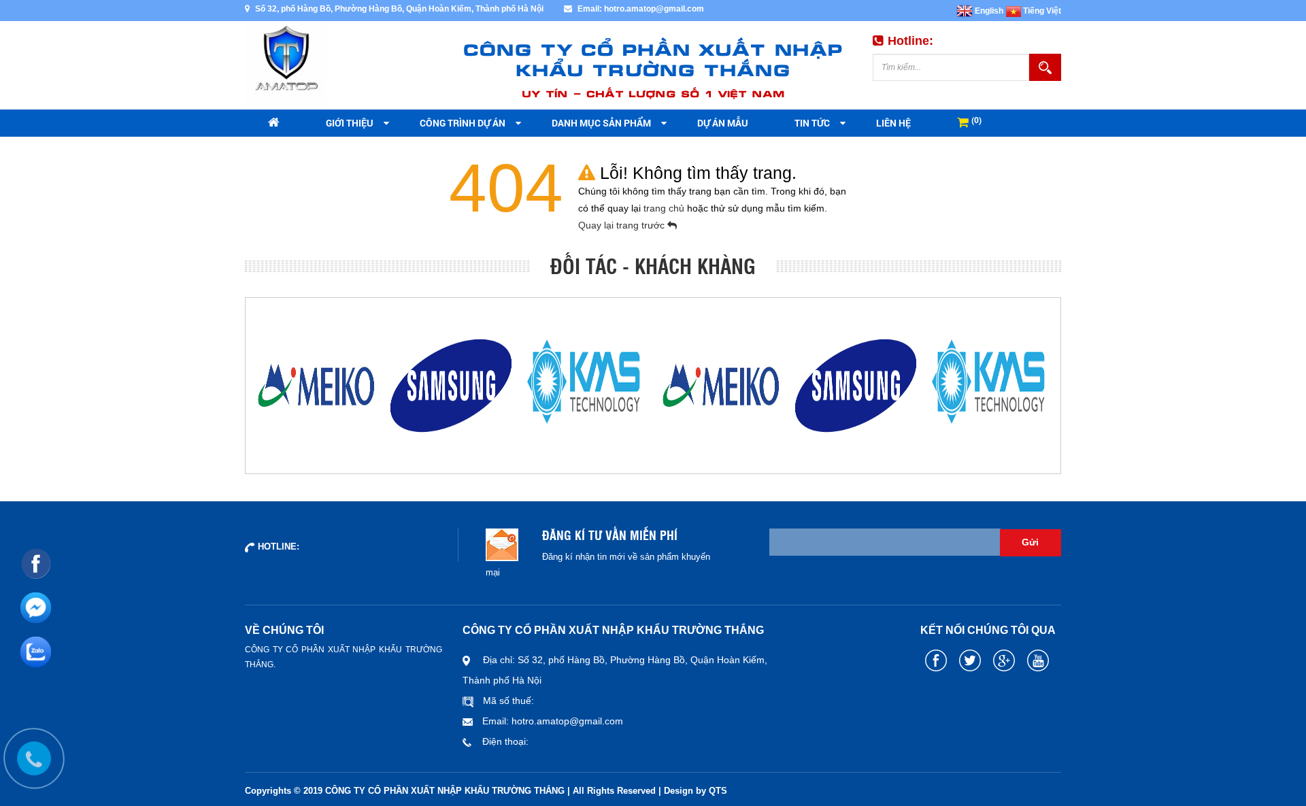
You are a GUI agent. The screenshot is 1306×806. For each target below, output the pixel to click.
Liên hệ (893, 122)
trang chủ (665, 208)
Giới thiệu (349, 122)
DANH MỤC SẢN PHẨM (601, 122)
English (988, 11)
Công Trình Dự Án (462, 122)
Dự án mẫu (722, 122)
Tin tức (812, 122)
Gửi (1030, 542)
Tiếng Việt (1041, 11)
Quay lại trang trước (622, 225)
